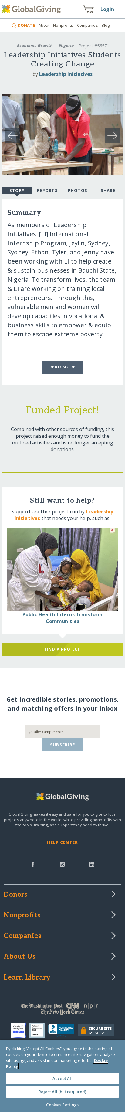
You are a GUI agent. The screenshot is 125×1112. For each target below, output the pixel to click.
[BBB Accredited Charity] (63, 1030)
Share (108, 190)
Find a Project (63, 649)
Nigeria (66, 45)
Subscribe (62, 744)
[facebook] (33, 864)
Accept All (62, 1078)
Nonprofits (63, 25)
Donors (15, 895)
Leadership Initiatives (66, 74)
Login (107, 9)
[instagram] (62, 864)
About (44, 25)
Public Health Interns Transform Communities (62, 617)
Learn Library (27, 978)
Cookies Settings (62, 1104)
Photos (78, 190)
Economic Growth (35, 45)
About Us (19, 957)
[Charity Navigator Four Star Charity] (20, 1030)
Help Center (62, 842)
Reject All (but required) (62, 1091)
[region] (62, 1076)
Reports (47, 190)
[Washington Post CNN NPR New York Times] (62, 1010)
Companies (87, 25)
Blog (106, 25)
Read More (62, 366)
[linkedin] (91, 864)
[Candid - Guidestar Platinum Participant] (38, 1030)
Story (17, 190)
